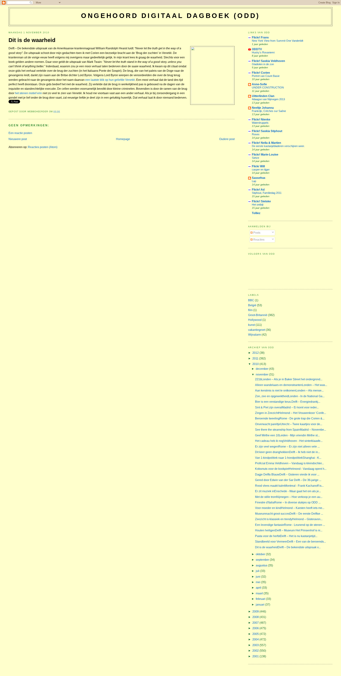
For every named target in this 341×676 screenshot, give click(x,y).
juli (258, 570)
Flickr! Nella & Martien (266, 142)
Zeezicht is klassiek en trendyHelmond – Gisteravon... (289, 519)
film (250, 310)
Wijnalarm (254, 334)
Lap (254, 181)
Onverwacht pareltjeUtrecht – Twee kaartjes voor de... (288, 424)
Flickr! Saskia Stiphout (267, 131)
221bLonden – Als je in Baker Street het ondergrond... (288, 379)
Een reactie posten (20, 133)
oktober (261, 554)
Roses (255, 134)
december (262, 368)
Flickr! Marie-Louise (265, 154)
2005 (255, 633)
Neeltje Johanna (263, 107)
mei (258, 582)
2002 (255, 650)
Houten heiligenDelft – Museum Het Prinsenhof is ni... (288, 530)
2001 (255, 656)
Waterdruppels (260, 122)
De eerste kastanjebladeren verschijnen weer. (278, 146)
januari (260, 604)
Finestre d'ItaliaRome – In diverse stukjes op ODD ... (288, 502)
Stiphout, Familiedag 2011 (267, 192)
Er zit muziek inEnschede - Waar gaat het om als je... (288, 491)
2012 (255, 352)
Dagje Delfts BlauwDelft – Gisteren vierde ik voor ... (287, 474)
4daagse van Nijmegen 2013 (268, 99)
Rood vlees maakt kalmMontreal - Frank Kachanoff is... (289, 485)
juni (258, 576)
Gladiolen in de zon (263, 64)
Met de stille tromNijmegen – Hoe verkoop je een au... (288, 496)
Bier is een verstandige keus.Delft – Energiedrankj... (287, 401)
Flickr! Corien (261, 72)
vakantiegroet (256, 329)
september (263, 559)
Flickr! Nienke (261, 119)
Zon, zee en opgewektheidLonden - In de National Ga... (289, 396)
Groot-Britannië (257, 315)
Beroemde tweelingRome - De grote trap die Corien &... (289, 418)
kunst (251, 324)
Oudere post (227, 139)
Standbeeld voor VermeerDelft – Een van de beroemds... (290, 541)
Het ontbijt (257, 204)
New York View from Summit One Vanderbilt (277, 40)
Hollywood (255, 319)
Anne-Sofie (259, 84)
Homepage (123, 139)
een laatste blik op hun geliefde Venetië (110, 79)
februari (261, 598)
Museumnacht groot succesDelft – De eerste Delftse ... (289, 513)
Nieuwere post (18, 139)
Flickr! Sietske (261, 201)
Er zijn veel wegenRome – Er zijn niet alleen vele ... (287, 446)
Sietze (255, 157)
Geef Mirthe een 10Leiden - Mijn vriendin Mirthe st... (287, 435)
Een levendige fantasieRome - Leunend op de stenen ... (290, 524)
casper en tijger (261, 169)
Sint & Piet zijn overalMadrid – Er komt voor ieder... (287, 407)
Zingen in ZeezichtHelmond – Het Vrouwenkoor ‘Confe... (290, 412)
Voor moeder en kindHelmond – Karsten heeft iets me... (289, 507)
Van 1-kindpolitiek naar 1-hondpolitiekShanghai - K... (288, 457)
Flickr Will (258, 166)
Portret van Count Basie (266, 75)
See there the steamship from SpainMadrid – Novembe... (290, 429)
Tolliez (256, 213)
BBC (251, 300)
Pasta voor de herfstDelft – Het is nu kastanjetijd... (286, 536)
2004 (255, 639)
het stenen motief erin (28, 93)
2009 (255, 611)
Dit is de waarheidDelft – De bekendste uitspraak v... (288, 547)
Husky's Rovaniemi (263, 52)
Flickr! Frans (260, 37)
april (259, 587)
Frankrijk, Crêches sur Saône (269, 110)
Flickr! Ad (258, 189)
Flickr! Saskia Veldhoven (268, 60)
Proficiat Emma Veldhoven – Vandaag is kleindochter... (289, 463)
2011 (255, 358)
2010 (255, 363)
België (252, 305)
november (262, 374)
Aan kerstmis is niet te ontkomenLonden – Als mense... (289, 390)
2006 (255, 628)
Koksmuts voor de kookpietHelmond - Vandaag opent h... (290, 468)
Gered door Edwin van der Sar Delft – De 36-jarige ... (288, 480)
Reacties (258, 239)
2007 (255, 622)
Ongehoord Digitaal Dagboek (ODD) (170, 15)
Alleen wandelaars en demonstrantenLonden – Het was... (291, 384)
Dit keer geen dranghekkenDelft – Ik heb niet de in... (287, 452)
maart (260, 593)
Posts (256, 232)
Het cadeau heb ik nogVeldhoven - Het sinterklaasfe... (289, 440)
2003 (255, 645)
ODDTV (257, 49)
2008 (255, 617)
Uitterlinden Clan (263, 96)
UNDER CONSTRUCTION (268, 87)
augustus (262, 565)
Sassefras (258, 177)
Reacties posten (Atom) (42, 147)
